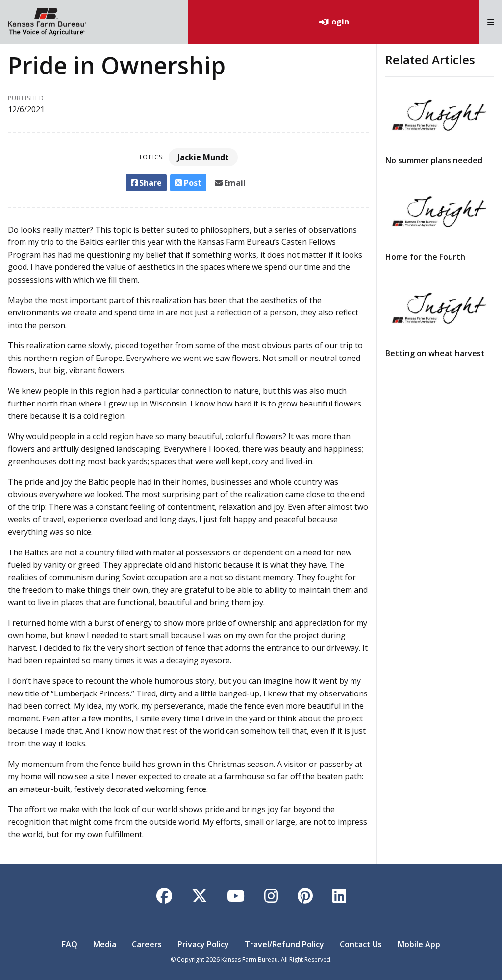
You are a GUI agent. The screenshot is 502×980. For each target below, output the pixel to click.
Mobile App (419, 944)
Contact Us (361, 944)
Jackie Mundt (203, 157)
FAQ (69, 944)
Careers (147, 944)
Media (104, 944)
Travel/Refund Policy (284, 944)
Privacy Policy (203, 944)
